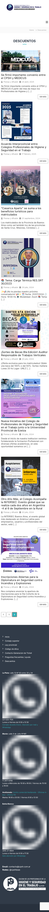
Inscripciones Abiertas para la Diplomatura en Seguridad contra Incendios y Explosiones (21, 580)
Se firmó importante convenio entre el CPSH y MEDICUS (23, 76)
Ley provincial (11, 645)
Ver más (42, 97)
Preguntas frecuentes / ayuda (17, 657)
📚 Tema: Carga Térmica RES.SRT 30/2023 (22, 282)
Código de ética (12, 649)
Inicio (7, 637)
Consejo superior (12, 641)
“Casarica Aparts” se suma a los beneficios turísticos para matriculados (21, 211)
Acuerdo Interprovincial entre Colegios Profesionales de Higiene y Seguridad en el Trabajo (23, 147)
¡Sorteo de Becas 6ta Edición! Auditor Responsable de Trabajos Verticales (24, 353)
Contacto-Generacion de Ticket (18, 653)
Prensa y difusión (11, 82)
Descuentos (10, 661)
